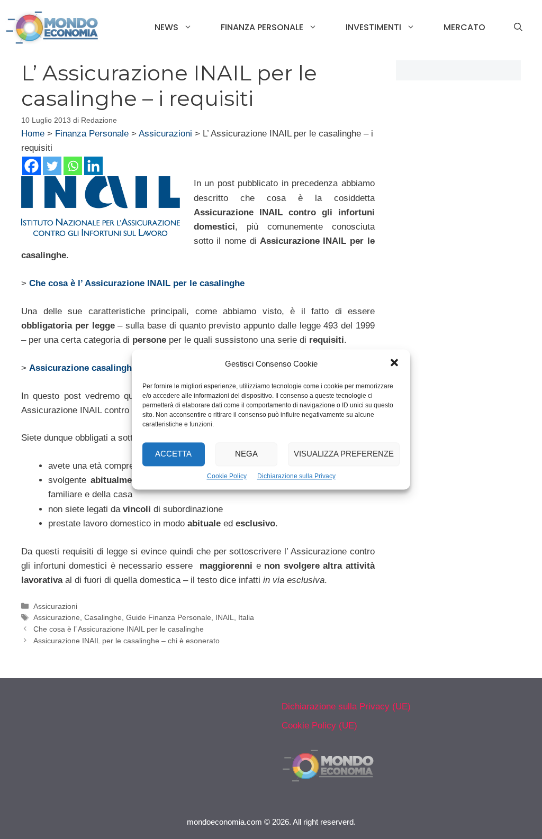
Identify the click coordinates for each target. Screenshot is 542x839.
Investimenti (373, 27)
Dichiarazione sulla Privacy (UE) (346, 706)
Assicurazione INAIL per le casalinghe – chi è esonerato (126, 640)
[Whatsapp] (73, 166)
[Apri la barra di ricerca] (518, 27)
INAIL (224, 617)
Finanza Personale (262, 27)
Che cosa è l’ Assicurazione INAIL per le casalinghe (118, 629)
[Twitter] (52, 166)
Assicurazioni (165, 134)
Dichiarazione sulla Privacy (296, 476)
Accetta (173, 454)
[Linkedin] (93, 166)
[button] (394, 364)
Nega (246, 454)
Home (32, 134)
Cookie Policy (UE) (319, 726)
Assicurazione (56, 617)
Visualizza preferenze (344, 454)
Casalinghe (103, 617)
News (166, 27)
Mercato (464, 27)
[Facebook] (31, 166)
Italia (246, 617)
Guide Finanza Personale (168, 617)
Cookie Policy (227, 476)
